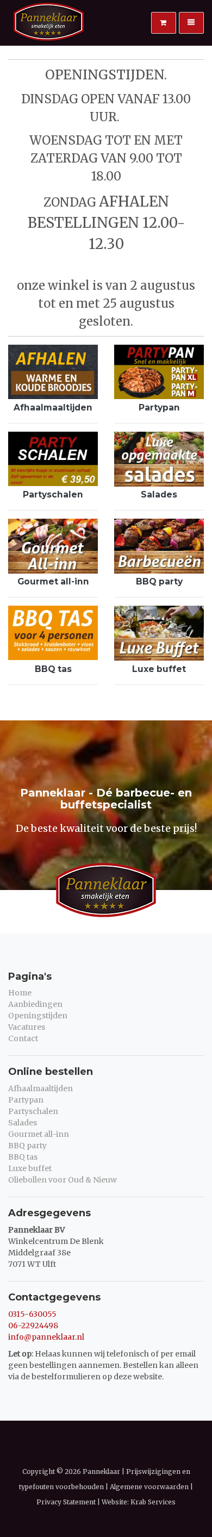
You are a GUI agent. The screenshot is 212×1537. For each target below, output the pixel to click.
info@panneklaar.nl (46, 1337)
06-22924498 (33, 1325)
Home (20, 993)
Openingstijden (37, 1015)
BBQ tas (53, 669)
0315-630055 (32, 1314)
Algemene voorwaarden (149, 1487)
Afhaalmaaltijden (53, 407)
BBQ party (159, 581)
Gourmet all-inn (53, 581)
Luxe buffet (159, 669)
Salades (159, 494)
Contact (23, 1038)
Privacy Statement (66, 1502)
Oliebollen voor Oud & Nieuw (62, 1180)
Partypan (159, 407)
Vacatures (26, 1027)
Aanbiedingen (35, 1004)
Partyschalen (53, 494)
